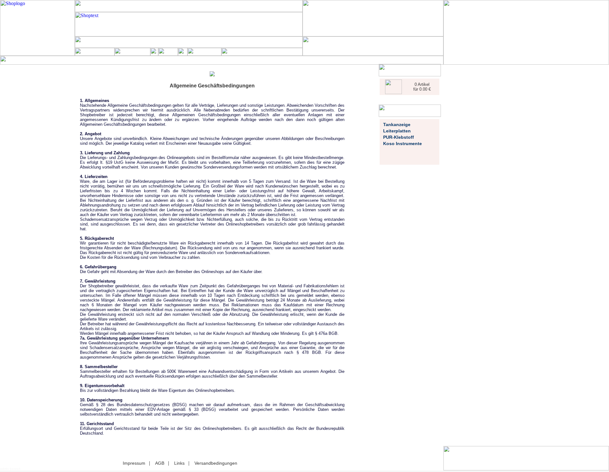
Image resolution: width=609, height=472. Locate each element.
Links (179, 463)
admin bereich (10, 468)
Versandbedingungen (215, 463)
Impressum (134, 463)
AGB (159, 463)
